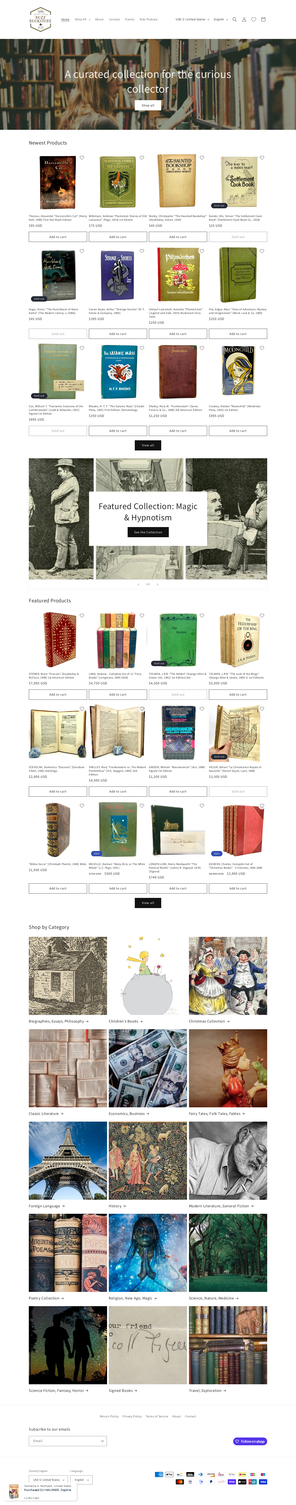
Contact (190, 1416)
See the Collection (148, 532)
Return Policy (109, 1416)
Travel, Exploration (205, 1390)
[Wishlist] (254, 19)
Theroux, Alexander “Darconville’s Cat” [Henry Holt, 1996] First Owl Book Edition (58, 218)
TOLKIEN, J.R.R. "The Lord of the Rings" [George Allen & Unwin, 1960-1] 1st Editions (236, 675)
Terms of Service (157, 1416)
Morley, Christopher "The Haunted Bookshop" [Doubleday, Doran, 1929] (178, 218)
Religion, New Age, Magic (130, 1298)
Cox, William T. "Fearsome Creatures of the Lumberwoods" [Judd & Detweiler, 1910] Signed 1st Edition (56, 410)
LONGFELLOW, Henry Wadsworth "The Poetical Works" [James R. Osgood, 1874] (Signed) (175, 867)
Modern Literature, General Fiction (219, 1205)
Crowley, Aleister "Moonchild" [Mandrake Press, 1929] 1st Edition (234, 408)
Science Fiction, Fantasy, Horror (56, 1390)
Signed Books (121, 1390)
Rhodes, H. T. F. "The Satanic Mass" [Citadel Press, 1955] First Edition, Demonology (116, 408)
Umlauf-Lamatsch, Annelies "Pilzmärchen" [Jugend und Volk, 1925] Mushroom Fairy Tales (176, 313)
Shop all (148, 105)
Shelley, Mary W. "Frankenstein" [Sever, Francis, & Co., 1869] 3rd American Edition (175, 408)
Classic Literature (44, 1113)
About (176, 1416)
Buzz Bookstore (46, 1495)
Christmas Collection (207, 1021)
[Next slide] (157, 584)
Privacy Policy (132, 1416)
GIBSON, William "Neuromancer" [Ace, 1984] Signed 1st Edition (177, 769)
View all (148, 445)
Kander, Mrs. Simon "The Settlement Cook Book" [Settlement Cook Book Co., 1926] (235, 218)
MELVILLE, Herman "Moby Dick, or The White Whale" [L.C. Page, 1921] (117, 866)
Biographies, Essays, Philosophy (56, 1021)
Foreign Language (44, 1205)
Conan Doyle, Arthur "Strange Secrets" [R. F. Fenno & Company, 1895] (117, 311)
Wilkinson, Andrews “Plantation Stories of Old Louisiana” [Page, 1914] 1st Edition (118, 218)
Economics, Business (127, 1113)
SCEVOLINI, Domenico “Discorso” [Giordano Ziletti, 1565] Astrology (57, 769)
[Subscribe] (102, 1441)
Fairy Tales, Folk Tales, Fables (215, 1113)
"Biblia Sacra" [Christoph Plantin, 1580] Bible (57, 864)
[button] (82, 19)
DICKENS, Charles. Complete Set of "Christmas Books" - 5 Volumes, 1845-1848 (235, 866)
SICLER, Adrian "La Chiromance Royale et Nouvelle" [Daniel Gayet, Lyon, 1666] (235, 769)
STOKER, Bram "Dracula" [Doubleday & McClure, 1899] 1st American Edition (54, 675)
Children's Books (123, 1021)
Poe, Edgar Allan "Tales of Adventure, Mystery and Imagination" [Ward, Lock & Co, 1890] (238, 311)
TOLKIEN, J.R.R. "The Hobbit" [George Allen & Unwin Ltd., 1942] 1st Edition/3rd (177, 675)
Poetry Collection (44, 1298)
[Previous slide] (138, 584)
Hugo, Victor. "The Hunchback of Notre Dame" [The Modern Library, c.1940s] (53, 311)
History (115, 1205)
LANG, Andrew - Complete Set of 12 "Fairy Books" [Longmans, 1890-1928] (115, 675)
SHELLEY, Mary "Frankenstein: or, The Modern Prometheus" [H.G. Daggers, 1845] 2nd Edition (117, 770)
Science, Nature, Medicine (211, 1298)
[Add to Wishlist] (82, 158)
